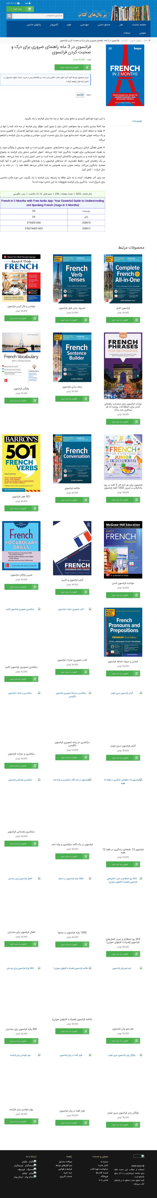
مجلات (126, 33)
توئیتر (25, 1173)
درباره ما (104, 1162)
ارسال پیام (19, 1177)
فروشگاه (104, 1176)
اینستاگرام (19, 1166)
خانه (145, 40)
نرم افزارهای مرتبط (64, 1165)
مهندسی (84, 25)
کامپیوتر (54, 25)
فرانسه (124, 40)
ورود (27, 3)
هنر (121, 25)
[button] (123, 320)
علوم (69, 25)
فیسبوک (22, 1169)
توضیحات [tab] (137, 121)
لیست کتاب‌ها (102, 1173)
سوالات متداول (65, 1162)
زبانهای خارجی (34, 25)
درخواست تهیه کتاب (99, 1169)
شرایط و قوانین (65, 1169)
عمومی (142, 33)
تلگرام (25, 1162)
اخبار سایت (103, 1165)
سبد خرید (67, 1173)
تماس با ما (103, 1180)
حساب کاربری (66, 1176)
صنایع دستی (104, 25)
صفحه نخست (139, 25)
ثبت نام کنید (11, 3)
